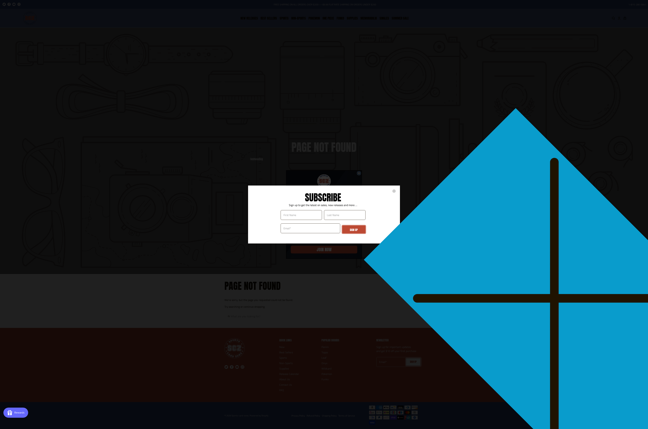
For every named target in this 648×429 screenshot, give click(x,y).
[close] (394, 191)
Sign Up (354, 230)
